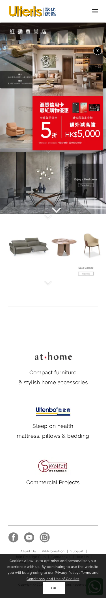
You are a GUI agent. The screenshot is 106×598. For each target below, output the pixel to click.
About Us (28, 551)
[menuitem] (95, 11)
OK (53, 588)
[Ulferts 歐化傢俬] (44, 11)
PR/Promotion (53, 551)
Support (76, 551)
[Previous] (12, 55)
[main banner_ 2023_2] (53, 181)
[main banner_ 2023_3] (53, 247)
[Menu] (95, 11)
